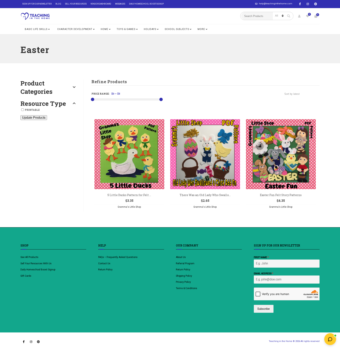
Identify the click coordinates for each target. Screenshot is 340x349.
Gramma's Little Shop (129, 207)
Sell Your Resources (76, 4)
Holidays (150, 29)
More (201, 29)
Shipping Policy (184, 276)
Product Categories (36, 87)
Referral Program (185, 263)
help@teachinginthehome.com (275, 3)
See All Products (29, 257)
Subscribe (263, 308)
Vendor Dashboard (101, 4)
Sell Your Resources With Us (36, 263)
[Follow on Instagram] (308, 4)
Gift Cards (25, 276)
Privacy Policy (183, 282)
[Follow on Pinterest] (316, 4)
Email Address (263, 273)
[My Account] (299, 16)
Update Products (33, 117)
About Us (181, 257)
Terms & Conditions (186, 288)
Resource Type (43, 103)
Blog (58, 4)
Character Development (74, 29)
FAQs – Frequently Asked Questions (118, 257)
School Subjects (177, 29)
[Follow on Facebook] (300, 4)
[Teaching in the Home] (35, 16)
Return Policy (105, 269)
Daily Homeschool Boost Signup (146, 4)
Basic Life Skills (36, 29)
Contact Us (104, 263)
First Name (261, 257)
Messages (120, 4)
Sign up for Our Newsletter (37, 4)
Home (104, 29)
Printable (32, 109)
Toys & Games (126, 29)
